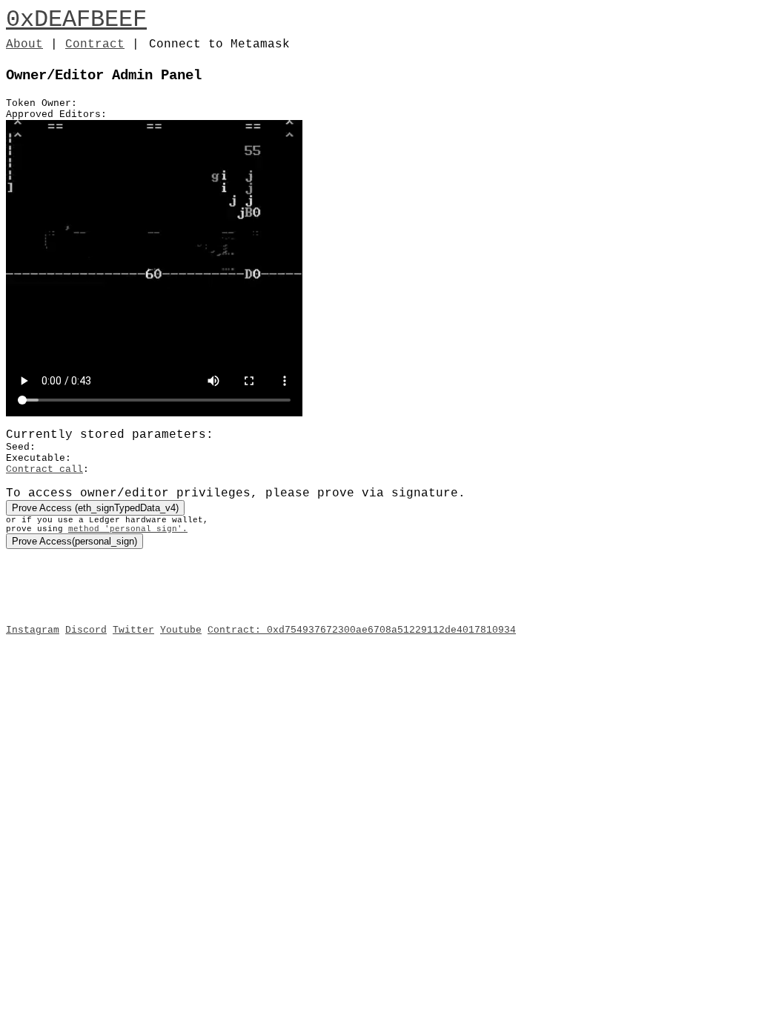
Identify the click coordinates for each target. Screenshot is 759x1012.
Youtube (181, 630)
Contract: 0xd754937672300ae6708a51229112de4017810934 (362, 630)
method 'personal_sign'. (128, 529)
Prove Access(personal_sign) (74, 541)
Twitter (133, 630)
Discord (86, 630)
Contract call (44, 469)
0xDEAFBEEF (76, 19)
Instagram (32, 630)
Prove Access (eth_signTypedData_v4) (95, 507)
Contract (95, 44)
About (24, 44)
